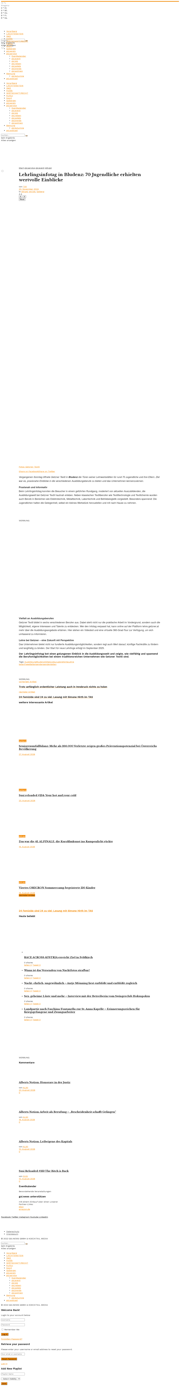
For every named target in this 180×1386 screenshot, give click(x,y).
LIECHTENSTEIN (14, 34)
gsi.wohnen (17, 71)
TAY (25, 186)
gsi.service (11, 53)
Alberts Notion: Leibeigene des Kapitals (45, 1141)
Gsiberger (11, 48)
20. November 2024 (29, 189)
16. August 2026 (27, 1119)
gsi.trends (16, 68)
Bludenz (40, 662)
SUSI (25, 1176)
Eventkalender (19, 56)
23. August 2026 (27, 800)
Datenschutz (12, 1231)
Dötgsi (48, 662)
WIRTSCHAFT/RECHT (17, 41)
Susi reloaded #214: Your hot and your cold (47, 795)
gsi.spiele (16, 66)
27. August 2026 (27, 754)
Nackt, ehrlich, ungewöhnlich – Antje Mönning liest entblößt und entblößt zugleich (80, 983)
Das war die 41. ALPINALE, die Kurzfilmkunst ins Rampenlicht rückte (66, 841)
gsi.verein (11, 51)
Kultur (9, 43)
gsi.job (15, 61)
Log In (4, 1363)
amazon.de (24, 1209)
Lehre (71, 662)
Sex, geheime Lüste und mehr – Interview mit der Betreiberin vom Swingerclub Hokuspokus (87, 996)
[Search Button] (26, 135)
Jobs (53, 662)
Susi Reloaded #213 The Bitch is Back (44, 1170)
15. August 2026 (27, 893)
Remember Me (11, 1329)
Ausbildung (30, 662)
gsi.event (16, 58)
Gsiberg (40, 191)
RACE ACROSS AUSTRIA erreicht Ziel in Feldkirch (58, 957)
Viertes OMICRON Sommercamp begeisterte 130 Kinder (57, 887)
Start (21, 168)
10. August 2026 (27, 1149)
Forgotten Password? (11, 1339)
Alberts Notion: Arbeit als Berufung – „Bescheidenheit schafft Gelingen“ (67, 1111)
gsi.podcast (12, 78)
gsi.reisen (16, 63)
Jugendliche (62, 662)
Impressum (12, 1234)
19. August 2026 (27, 846)
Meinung (10, 73)
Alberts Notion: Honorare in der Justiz (44, 1082)
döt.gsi (48, 168)
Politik (9, 38)
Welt (8, 36)
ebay (21, 1207)
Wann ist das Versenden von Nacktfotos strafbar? (57, 970)
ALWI (25, 1087)
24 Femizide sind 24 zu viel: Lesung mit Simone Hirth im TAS (56, 910)
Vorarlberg (11, 31)
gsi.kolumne (18, 76)
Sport (9, 46)
